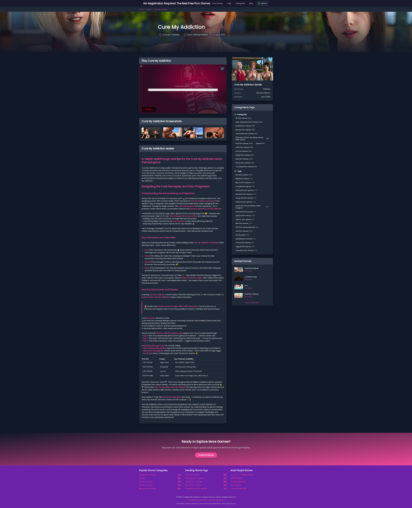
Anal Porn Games (244, 175)
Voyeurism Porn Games (246, 250)
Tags (229, 3)
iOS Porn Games (244, 151)
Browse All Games (206, 455)
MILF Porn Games (244, 223)
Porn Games (217, 3)
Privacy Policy (198, 500)
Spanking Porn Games (246, 239)
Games (148, 9)
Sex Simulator (242, 235)
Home (141, 9)
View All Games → (252, 302)
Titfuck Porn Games (245, 243)
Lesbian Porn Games (245, 216)
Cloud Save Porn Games (247, 134)
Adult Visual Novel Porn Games (249, 122)
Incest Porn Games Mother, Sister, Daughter (252, 207)
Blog (251, 3)
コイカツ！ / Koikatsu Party (242, 475)
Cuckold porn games (245, 186)
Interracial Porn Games (246, 212)
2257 (189, 500)
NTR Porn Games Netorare (247, 227)
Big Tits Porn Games (245, 182)
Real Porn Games (244, 159)
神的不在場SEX (236, 478)
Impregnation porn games (196, 488)
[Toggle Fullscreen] (222, 68)
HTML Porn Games (244, 147)
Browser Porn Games (245, 130)
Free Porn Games (244, 143)
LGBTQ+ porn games (245, 219)
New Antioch (236, 485)
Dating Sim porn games (246, 190)
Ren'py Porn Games (245, 163)
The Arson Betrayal (239, 488)
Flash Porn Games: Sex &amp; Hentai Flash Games (252, 138)
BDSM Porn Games (244, 179)
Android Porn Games (245, 126)
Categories (240, 3)
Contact (221, 500)
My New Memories (238, 481)
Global (260, 143)
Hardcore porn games (246, 202)
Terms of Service (210, 500)
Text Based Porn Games (246, 167)
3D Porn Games (243, 118)
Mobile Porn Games (245, 155)
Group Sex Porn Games (246, 198)
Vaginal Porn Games (245, 246)
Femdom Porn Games (246, 194)
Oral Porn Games (244, 231)
